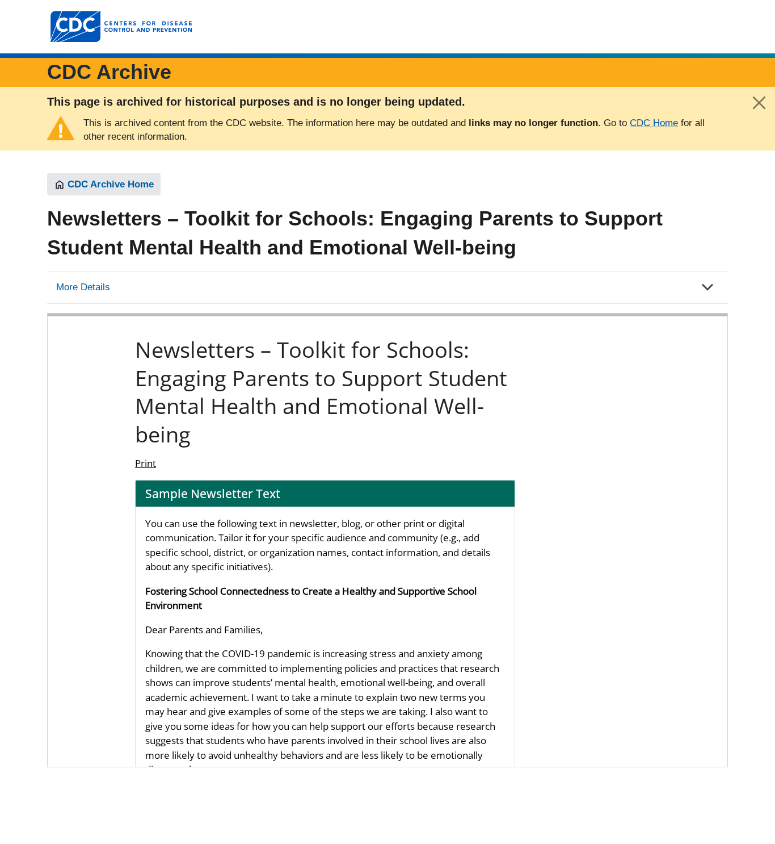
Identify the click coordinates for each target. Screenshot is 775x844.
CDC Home (654, 123)
